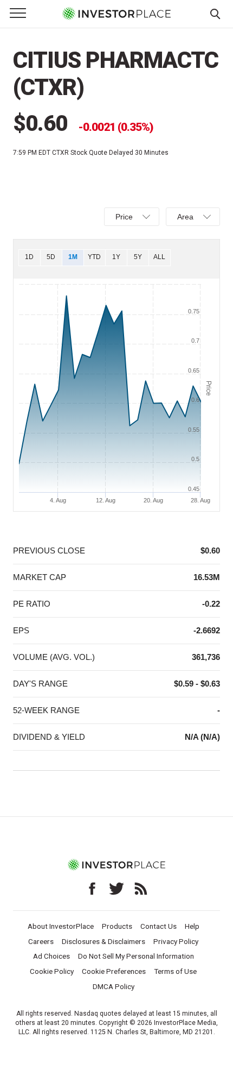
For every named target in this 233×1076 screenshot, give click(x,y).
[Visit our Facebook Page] (92, 888)
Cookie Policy (52, 971)
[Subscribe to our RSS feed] (141, 888)
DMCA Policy (113, 986)
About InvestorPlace (61, 926)
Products (117, 926)
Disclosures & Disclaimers (103, 941)
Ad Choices (51, 956)
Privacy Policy (175, 941)
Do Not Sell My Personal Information (136, 956)
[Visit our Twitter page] (116, 888)
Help (192, 926)
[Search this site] (215, 13)
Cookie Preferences (114, 971)
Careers (41, 941)
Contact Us (158, 926)
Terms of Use (175, 971)
